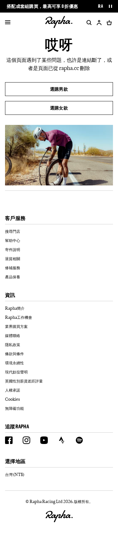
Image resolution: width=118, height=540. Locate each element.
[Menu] (7, 22)
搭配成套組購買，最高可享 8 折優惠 (42, 6)
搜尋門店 (12, 231)
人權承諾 (12, 390)
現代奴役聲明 (16, 371)
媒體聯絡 (12, 335)
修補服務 (12, 267)
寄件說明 (12, 249)
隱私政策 (12, 344)
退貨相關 (12, 258)
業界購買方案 (16, 326)
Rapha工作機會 (18, 317)
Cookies (12, 399)
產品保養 (12, 276)
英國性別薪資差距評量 (24, 380)
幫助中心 (12, 240)
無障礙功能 (14, 408)
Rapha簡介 (15, 308)
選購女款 (59, 107)
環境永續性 (14, 362)
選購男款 (59, 89)
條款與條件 (14, 353)
